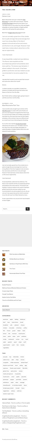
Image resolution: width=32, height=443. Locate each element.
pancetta (23, 376)
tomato (22, 345)
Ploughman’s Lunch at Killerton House (18, 418)
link (9, 333)
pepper (12, 379)
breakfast (5, 325)
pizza (14, 336)
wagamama (6, 391)
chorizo (22, 359)
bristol (22, 357)
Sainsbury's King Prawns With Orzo (19, 263)
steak (20, 342)
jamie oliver (14, 371)
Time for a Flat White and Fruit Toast (11, 300)
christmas (19, 328)
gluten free (6, 371)
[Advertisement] (16, 230)
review (17, 339)
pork (18, 336)
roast (26, 339)
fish (4, 330)
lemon (4, 333)
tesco (22, 388)
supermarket (6, 345)
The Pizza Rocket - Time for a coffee (11, 411)
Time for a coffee (12, 2)
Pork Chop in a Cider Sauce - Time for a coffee (14, 406)
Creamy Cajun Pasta (7, 291)
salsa (16, 382)
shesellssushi (6, 385)
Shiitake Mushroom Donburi (17, 259)
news (4, 336)
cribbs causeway (14, 362)
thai (18, 345)
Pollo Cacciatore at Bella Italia (17, 254)
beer (8, 322)
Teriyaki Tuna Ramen (7, 294)
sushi (13, 345)
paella (17, 376)
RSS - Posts (5, 429)
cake (12, 359)
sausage (22, 382)
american (5, 319)
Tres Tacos (12, 268)
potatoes (24, 336)
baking (16, 319)
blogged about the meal (14, 32)
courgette (5, 362)
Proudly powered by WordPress (9, 439)
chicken (5, 328)
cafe (11, 325)
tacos (25, 385)
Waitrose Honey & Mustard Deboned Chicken (14, 288)
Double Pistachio (6, 285)
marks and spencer (8, 374)
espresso (5, 368)
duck (16, 365)
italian (19, 330)
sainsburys (6, 382)
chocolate (11, 328)
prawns (25, 379)
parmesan (5, 379)
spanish (10, 342)
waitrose (19, 391)
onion (12, 376)
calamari (16, 325)
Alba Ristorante (6, 110)
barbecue (22, 319)
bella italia (16, 357)
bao (10, 357)
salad (4, 342)
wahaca (13, 391)
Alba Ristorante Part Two (10, 105)
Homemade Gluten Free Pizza (17, 273)
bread (21, 322)
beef (4, 322)
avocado (5, 357)
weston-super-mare (8, 393)
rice (22, 339)
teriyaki (17, 388)
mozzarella (18, 374)
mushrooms (22, 333)
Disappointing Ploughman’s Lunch (16, 423)
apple (11, 319)
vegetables (6, 347)
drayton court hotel (8, 365)
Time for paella (26, 403)
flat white (24, 368)
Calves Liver (6, 16)
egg (26, 365)
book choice (15, 322)
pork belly (18, 379)
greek (13, 330)
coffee (25, 328)
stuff (24, 342)
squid (15, 342)
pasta (9, 336)
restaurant (11, 339)
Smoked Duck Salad (7, 23)
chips (17, 359)
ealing (21, 365)
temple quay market (8, 388)
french (8, 330)
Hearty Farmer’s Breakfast (9, 408)
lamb (23, 330)
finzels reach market (15, 368)
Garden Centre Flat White (9, 297)
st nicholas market (17, 385)
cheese (23, 325)
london (21, 371)
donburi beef (24, 362)
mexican (14, 333)
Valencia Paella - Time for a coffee (11, 403)
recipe (4, 339)
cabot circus (6, 359)
